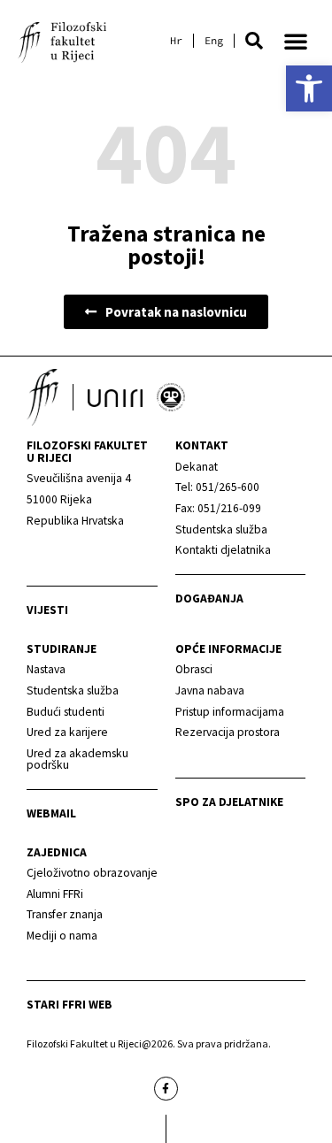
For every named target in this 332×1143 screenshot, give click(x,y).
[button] (254, 41)
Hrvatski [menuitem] (176, 41)
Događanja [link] (209, 598)
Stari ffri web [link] (69, 1004)
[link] (309, 88)
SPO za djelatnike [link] (229, 801)
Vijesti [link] (47, 610)
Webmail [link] (51, 813)
